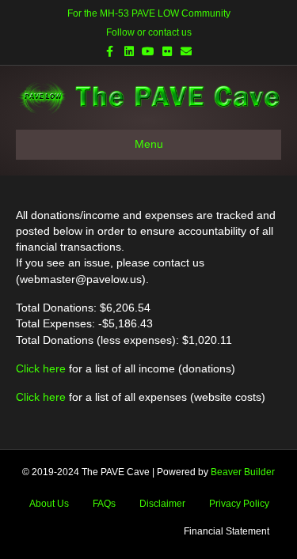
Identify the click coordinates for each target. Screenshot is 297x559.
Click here (41, 368)
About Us (49, 503)
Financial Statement (226, 531)
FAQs (104, 503)
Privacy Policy (239, 503)
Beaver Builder (243, 472)
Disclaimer (162, 503)
